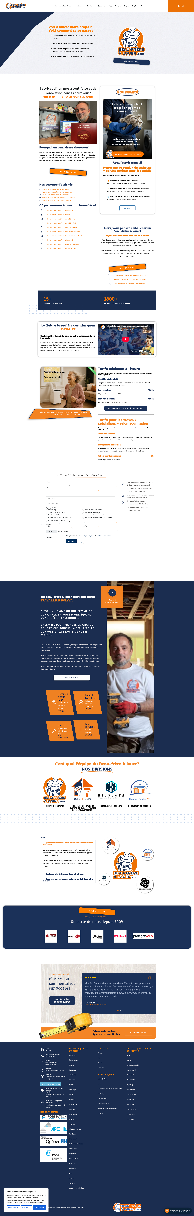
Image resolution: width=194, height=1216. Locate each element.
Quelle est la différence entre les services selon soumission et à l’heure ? (68, 843)
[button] (68, 843)
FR (141, 6)
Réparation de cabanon (139, 806)
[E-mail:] (42, 1062)
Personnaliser (13, 1207)
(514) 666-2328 (50, 1056)
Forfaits (118, 6)
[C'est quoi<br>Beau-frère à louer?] (112, 593)
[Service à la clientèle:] (42, 1056)
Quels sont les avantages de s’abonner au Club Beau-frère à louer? (68, 880)
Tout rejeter (26, 1207)
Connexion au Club (105, 6)
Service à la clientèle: (53, 1054)
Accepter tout (39, 1207)
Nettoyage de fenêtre (111, 806)
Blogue (126, 6)
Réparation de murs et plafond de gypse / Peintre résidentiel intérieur (83, 808)
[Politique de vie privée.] (42, 1102)
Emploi (134, 6)
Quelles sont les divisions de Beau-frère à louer (65, 874)
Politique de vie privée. (53, 1101)
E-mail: (48, 1060)
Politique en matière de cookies (54, 1089)
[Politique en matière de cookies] (42, 1090)
